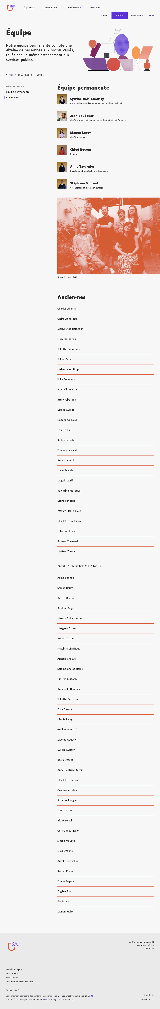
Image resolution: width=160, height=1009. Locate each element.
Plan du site (12, 974)
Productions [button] (73, 8)
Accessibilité (12, 978)
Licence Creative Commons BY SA (74, 996)
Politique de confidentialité (19, 982)
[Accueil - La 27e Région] (11, 8)
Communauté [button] (50, 8)
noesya (54, 1000)
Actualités (95, 8)
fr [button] (150, 16)
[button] (118, 50)
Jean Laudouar (82, 115)
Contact (103, 16)
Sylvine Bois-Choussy (87, 99)
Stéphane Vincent (84, 183)
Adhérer (120, 16)
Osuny (68, 1000)
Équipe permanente (18, 92)
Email (147, 995)
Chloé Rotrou (80, 149)
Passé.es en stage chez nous (79, 566)
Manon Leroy (80, 132)
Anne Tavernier (82, 166)
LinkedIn (145, 1000)
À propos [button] (28, 8)
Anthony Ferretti (36, 1000)
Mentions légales (14, 970)
